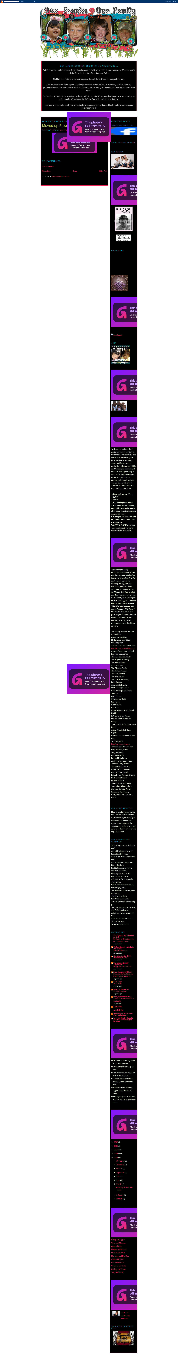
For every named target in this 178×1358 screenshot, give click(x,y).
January (119, 1198)
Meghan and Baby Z (118, 1249)
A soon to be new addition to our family (123, 999)
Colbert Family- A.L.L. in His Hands (123, 948)
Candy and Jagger (118, 1239)
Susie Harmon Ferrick (116, 125)
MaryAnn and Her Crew (120, 1256)
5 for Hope (117, 981)
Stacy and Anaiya (117, 1272)
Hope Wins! (117, 983)
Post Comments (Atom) (61, 176)
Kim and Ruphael (117, 1259)
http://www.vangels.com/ (120, 744)
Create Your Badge (128, 125)
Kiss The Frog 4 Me (121, 989)
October (119, 1168)
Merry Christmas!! (120, 991)
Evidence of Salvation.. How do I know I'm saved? (123, 940)
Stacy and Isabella (118, 1252)
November (120, 1164)
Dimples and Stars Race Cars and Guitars (122, 1014)
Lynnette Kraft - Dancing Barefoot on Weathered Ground (123, 1020)
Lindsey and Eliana (118, 1269)
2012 (116, 1142)
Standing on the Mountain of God (123, 936)
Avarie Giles (118, 1010)
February (120, 1195)
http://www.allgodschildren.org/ (123, 648)
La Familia (117, 1006)
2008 (116, 1153)
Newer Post (46, 171)
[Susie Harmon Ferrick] (128, 134)
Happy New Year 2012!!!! (122, 966)
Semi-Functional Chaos (122, 972)
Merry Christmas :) (120, 950)
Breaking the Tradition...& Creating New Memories (123, 975)
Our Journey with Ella (122, 996)
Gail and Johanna (117, 1262)
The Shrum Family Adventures (120, 964)
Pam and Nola (116, 1246)
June (118, 1180)
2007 (116, 1157)
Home (75, 171)
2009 (116, 1149)
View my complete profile (125, 1315)
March (119, 1184)
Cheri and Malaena (118, 1243)
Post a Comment (48, 166)
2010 (116, 1146)
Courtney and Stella (118, 1266)
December (120, 1161)
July (118, 1176)
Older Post (103, 171)
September (120, 1172)
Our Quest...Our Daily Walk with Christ (122, 957)
